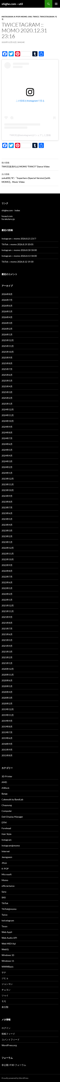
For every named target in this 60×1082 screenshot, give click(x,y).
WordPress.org (9, 1045)
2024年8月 (7, 432)
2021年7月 (7, 628)
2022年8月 (7, 571)
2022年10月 (8, 559)
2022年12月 (8, 547)
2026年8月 (7, 294)
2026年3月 (7, 323)
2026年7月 (7, 300)
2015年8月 (7, 755)
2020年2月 (7, 703)
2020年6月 (7, 680)
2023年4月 (7, 524)
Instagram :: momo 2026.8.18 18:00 (19, 250)
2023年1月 (7, 542)
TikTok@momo (9, 909)
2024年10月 (8, 421)
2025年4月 (7, 386)
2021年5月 (7, 640)
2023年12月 (8, 478)
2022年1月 (7, 599)
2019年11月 (8, 715)
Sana (4, 891)
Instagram (7, 16)
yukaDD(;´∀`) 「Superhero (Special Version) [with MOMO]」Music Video (26, 178)
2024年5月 (7, 449)
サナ (4, 972)
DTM (4, 822)
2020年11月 (8, 674)
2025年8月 (7, 363)
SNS (30, 16)
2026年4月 (7, 317)
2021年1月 (7, 663)
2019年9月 (7, 720)
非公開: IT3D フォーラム (14, 1065)
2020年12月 (8, 669)
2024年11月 (8, 415)
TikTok (5, 903)
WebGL (5, 949)
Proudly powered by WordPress (15, 1078)
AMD (4, 782)
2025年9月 (7, 357)
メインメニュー (56, 4)
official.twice (8, 886)
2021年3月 (7, 651)
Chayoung (7, 805)
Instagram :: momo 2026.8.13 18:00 (19, 255)
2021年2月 (7, 657)
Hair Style (6, 834)
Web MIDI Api (9, 943)
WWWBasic (8, 966)
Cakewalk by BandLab (12, 799)
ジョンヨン (7, 984)
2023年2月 (7, 536)
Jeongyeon (7, 857)
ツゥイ (5, 995)
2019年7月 (7, 732)
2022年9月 (7, 565)
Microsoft (7, 874)
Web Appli (7, 932)
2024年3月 (7, 461)
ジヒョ (5, 978)
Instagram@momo (11, 845)
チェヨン (6, 989)
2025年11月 (8, 346)
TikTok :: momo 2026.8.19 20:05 (17, 244)
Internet (6, 851)
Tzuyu (4, 926)
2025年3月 (7, 392)
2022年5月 (7, 588)
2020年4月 (7, 692)
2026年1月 (7, 334)
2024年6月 (7, 444)
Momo (24, 16)
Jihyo (4, 862)
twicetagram (47, 16)
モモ (4, 1001)
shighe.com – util (12, 4)
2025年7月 (7, 369)
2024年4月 (7, 455)
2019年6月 (7, 738)
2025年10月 (8, 351)
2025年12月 (8, 340)
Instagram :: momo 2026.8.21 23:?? (19, 238)
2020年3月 (7, 697)
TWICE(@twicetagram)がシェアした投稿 (30, 135)
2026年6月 (7, 305)
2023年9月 (7, 496)
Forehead (6, 828)
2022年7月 (7, 576)
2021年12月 (8, 605)
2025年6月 (7, 374)
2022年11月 (8, 553)
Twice (36, 16)
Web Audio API (9, 937)
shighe (21, 42)
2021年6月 (7, 634)
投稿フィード (8, 1033)
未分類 (5, 1007)
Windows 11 (8, 960)
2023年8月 (7, 501)
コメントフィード (11, 1039)
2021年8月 (7, 622)
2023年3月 (7, 530)
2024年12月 (8, 409)
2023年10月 (8, 490)
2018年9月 (7, 743)
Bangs (5, 793)
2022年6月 (7, 582)
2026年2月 (7, 328)
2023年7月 (7, 507)
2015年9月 (7, 749)
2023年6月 (7, 513)
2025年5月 (7, 380)
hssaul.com (7, 216)
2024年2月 (7, 467)
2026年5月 (7, 311)
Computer (7, 811)
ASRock (5, 788)
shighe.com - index (11, 210)
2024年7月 (7, 438)
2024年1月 (7, 472)
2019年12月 (8, 709)
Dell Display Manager (12, 816)
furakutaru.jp (8, 219)
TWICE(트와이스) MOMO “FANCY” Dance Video (26, 164)
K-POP (17, 16)
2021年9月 (7, 617)
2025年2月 (7, 398)
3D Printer (7, 776)
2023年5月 (7, 519)
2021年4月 (7, 645)
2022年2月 (7, 594)
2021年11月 (8, 611)
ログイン (6, 1028)
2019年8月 (7, 726)
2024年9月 (7, 426)
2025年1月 (7, 403)
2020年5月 (7, 686)
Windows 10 (8, 955)
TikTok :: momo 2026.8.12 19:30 (17, 261)
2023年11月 (8, 484)
